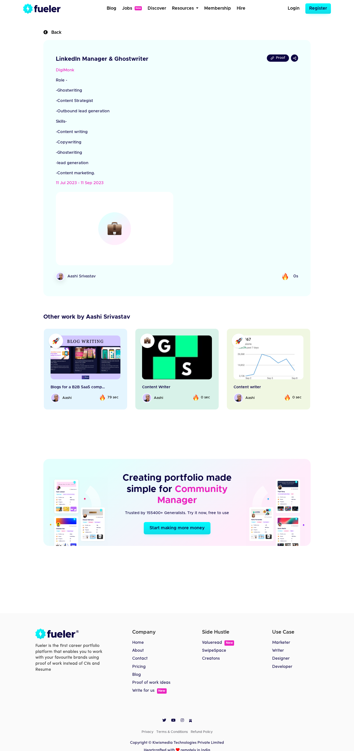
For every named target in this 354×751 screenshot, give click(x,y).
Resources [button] (183, 8)
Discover (157, 8)
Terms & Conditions (172, 732)
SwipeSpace (214, 651)
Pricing (139, 667)
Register (318, 8)
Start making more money (177, 528)
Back (54, 32)
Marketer (281, 643)
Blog (111, 8)
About (138, 651)
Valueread (217, 643)
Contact (140, 659)
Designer (281, 659)
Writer (278, 651)
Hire (241, 8)
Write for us (148, 691)
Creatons (211, 659)
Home (138, 643)
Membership (217, 8)
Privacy (147, 732)
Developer (282, 667)
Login (294, 8)
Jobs (131, 8)
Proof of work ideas (151, 683)
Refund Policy (202, 732)
